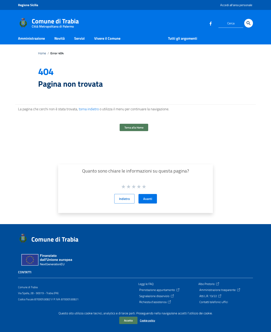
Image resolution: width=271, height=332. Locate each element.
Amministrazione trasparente (217, 290)
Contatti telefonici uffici (213, 302)
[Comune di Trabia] (23, 22)
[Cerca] (248, 23)
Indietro (124, 198)
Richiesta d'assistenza (152, 302)
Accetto (128, 320)
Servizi (79, 38)
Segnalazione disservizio (154, 296)
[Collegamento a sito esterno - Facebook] (210, 23)
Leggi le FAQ (146, 284)
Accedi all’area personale (236, 5)
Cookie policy (147, 320)
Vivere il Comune (107, 38)
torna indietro (89, 109)
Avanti (147, 198)
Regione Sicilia (28, 5)
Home (42, 53)
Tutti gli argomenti (182, 38)
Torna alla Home (133, 127)
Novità (59, 38)
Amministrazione (31, 38)
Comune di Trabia (55, 22)
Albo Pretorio (206, 284)
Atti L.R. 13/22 (208, 296)
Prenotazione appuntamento (157, 290)
